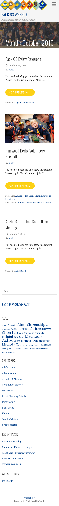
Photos (5, 413)
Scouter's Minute (11, 419)
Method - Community (17, 344)
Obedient (25, 349)
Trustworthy (11, 352)
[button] (55, 4)
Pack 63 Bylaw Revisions (23, 59)
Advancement (9, 373)
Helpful (7, 336)
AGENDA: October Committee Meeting (26, 224)
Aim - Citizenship (31, 325)
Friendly (39, 333)
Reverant (45, 348)
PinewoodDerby (35, 349)
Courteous (28, 333)
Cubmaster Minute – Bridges (17, 447)
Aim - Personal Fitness (27, 328)
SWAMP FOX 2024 (11, 464)
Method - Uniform (15, 349)
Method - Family (45, 202)
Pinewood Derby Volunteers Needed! (25, 153)
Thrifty (4, 352)
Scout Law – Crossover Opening (18, 453)
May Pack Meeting (11, 441)
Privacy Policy (29, 497)
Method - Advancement (36, 340)
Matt (11, 69)
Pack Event (10, 199)
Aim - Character (9, 325)
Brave (47, 328)
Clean (20, 333)
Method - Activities (27, 202)
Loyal (21, 337)
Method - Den (38, 345)
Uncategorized (9, 425)
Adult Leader (21, 196)
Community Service (12, 384)
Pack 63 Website (14, 14)
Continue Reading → (20, 92)
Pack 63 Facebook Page (16, 304)
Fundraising (8, 402)
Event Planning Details (40, 196)
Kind (16, 337)
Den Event (7, 390)
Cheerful (9, 333)
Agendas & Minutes (24, 102)
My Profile (7, 481)
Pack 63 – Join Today (12, 458)
